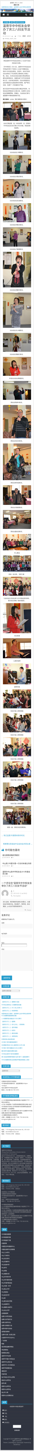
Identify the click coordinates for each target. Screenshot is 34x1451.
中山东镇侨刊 (5, 1261)
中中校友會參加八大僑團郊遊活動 (11, 1005)
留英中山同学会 (6, 1389)
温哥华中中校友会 (19, 22)
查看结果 (17, 1430)
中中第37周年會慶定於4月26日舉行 (12, 1048)
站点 (3, 943)
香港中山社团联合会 (7, 1395)
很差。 (6, 1419)
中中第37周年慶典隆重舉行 (10, 1042)
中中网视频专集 (6, 1237)
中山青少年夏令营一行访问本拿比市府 (16, 863)
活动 (15, 38)
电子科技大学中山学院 (8, 1377)
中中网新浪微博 (6, 1234)
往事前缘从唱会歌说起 (8, 1039)
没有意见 (6, 1422)
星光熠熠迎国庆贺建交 (10, 855)
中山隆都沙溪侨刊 (7, 1307)
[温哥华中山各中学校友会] (16, 10)
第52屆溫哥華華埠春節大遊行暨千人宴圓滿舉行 (15, 1057)
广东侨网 (4, 1341)
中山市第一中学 (6, 1286)
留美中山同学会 (6, 1386)
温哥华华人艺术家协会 (8, 1365)
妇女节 (11, 38)
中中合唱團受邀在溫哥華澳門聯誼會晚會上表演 (15, 1060)
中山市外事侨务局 (7, 1280)
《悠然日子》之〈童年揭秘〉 (10, 1027)
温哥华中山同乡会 (7, 1362)
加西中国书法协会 (7, 1328)
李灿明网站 (5, 1350)
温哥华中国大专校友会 (8, 1359)
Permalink (16, 896)
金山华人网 (5, 1392)
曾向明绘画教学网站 (7, 1347)
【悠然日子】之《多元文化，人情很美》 (13, 1024)
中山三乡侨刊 (5, 1252)
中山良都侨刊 (5, 1304)
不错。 (6, 1413)
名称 (3, 923)
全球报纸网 (5, 1313)
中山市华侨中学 (6, 1277)
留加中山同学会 (6, 1380)
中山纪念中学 (5, 1295)
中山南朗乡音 (5, 1274)
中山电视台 (5, 1292)
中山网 (3, 1298)
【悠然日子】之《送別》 (9, 1030)
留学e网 (4, 1383)
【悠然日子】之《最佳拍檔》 (10, 1033)
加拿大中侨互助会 (7, 1316)
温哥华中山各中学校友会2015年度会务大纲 (16, 873)
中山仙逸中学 (5, 1264)
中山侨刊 (4, 1268)
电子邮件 (4, 934)
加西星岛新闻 (5, 1331)
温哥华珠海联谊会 (7, 1368)
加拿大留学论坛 (6, 1322)
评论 (3, 949)
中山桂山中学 (5, 1289)
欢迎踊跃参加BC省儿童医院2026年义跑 (13, 1045)
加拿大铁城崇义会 (7, 1325)
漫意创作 (4, 1371)
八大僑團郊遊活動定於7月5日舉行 (12, 1018)
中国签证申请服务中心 (8, 1246)
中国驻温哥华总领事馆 (8, 1249)
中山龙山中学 (5, 1310)
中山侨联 (4, 1271)
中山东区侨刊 (5, 1258)
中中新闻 (6, 22)
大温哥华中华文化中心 (8, 1337)
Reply (29, 910)
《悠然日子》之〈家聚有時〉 (10, 1036)
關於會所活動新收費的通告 (9, 1051)
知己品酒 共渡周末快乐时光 (13, 835)
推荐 (12, 22)
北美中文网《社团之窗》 (9, 1334)
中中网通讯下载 (6, 1240)
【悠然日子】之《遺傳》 (9, 1021)
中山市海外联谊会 (7, 1283)
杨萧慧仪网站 (5, 1353)
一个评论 (18, 36)
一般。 (6, 1416)
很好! (5, 1410)
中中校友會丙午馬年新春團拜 (10, 1054)
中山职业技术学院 (7, 1301)
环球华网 (4, 1374)
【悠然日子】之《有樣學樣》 (10, 1011)
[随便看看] (30, 15)
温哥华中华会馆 (6, 1356)
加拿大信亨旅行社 (7, 1319)
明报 (3, 1344)
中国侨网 (4, 1243)
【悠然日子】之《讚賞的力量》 (11, 1002)
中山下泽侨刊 (5, 1255)
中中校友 (7, 38)
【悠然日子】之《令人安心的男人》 (12, 1008)
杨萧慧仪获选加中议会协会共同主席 (17, 844)
